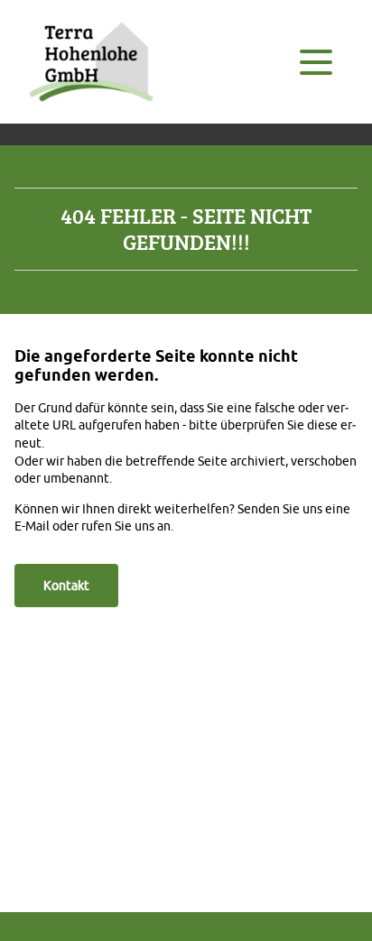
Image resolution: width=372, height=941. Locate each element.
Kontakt (66, 585)
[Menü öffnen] (316, 62)
